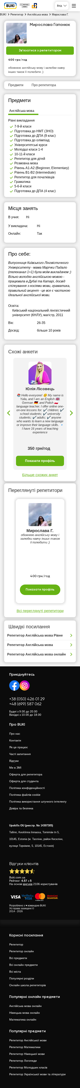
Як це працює (18, 747)
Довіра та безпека (21, 808)
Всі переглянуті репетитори (40, 611)
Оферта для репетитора (25, 774)
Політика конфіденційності (27, 788)
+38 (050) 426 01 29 (27, 699)
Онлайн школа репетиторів (27, 985)
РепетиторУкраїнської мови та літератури (37, 1074)
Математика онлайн (22, 1019)
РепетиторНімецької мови (27, 1054)
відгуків (27, 884)
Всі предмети (18, 958)
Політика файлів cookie (24, 794)
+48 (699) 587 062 (25, 704)
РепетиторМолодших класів (28, 1067)
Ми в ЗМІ (15, 767)
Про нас (14, 733)
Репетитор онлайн (21, 951)
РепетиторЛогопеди (23, 1060)
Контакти (15, 740)
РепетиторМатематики (24, 1047)
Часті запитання (20, 754)
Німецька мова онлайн (24, 1012)
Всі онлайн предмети (23, 964)
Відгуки (14, 760)
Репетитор (16, 944)
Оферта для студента (24, 781)
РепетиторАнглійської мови (28, 1040)
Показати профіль (40, 461)
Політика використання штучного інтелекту (37, 801)
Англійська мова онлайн (25, 1006)
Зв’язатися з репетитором (40, 50)
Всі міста (15, 971)
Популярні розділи (21, 978)
